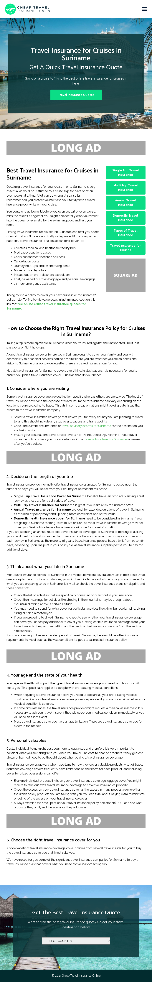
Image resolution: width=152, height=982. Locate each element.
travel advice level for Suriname (105, 439)
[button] (144, 9)
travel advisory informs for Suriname (86, 426)
